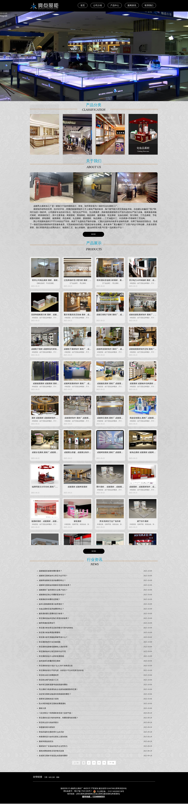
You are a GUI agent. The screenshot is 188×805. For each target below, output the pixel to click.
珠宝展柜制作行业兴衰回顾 (49, 642)
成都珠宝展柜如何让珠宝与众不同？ (53, 576)
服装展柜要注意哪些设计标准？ (51, 614)
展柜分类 (42, 708)
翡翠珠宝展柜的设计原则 (49, 699)
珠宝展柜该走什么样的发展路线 (51, 656)
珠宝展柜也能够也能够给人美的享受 (53, 647)
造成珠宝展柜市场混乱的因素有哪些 (53, 756)
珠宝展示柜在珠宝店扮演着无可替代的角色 (56, 628)
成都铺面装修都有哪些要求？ (50, 571)
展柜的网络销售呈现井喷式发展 (51, 751)
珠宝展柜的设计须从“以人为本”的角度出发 (56, 666)
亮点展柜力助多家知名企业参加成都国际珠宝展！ (58, 689)
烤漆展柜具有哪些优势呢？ (49, 599)
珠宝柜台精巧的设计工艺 (49, 680)
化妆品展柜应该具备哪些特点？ (51, 609)
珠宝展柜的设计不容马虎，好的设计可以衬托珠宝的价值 (61, 670)
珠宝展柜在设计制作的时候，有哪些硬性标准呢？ (58, 718)
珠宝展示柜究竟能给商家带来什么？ (53, 637)
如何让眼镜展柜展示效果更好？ (51, 604)
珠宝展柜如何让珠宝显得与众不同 (52, 651)
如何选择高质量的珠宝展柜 (49, 661)
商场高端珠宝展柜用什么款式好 (51, 732)
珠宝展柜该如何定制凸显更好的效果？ (54, 618)
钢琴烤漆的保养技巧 (47, 623)
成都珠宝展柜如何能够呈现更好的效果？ (55, 585)
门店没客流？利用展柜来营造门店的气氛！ (56, 713)
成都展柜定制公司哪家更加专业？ (52, 595)
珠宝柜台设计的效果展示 (49, 722)
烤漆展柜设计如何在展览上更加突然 (53, 737)
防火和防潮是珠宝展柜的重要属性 (52, 704)
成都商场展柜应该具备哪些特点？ (52, 580)
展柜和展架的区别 (46, 741)
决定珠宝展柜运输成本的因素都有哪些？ (55, 694)
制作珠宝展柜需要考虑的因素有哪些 (53, 685)
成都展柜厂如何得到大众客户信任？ (53, 590)
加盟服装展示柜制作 (47, 727)
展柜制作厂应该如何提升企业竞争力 (53, 746)
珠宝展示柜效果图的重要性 (49, 632)
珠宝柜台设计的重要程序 (49, 675)
